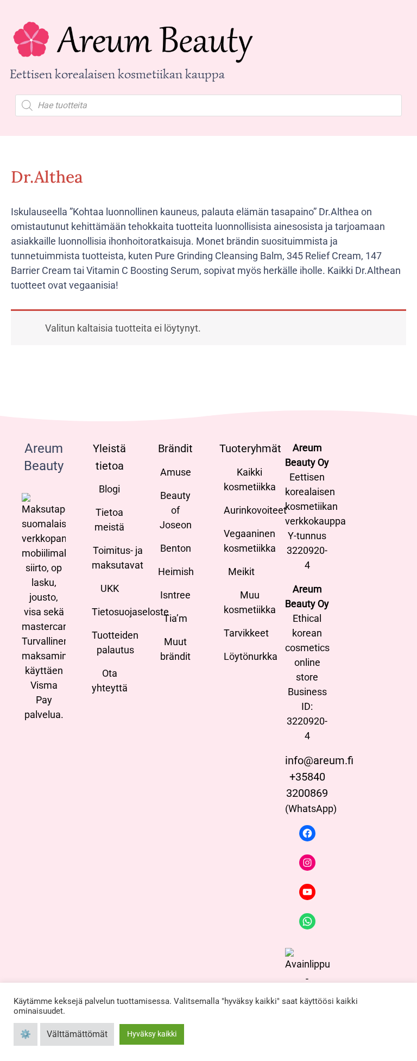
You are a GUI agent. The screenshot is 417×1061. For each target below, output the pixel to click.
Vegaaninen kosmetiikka (250, 541)
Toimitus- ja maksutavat (117, 558)
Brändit (175, 448)
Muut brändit (175, 649)
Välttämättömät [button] (77, 1034)
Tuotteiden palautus (115, 642)
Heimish (176, 571)
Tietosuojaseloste (130, 611)
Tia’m (175, 618)
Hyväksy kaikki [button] (151, 1033)
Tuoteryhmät (250, 448)
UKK (109, 588)
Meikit (241, 571)
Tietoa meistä (109, 520)
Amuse (175, 472)
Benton (175, 548)
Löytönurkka (250, 656)
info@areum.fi (319, 760)
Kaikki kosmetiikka (250, 479)
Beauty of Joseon (176, 510)
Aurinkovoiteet (255, 510)
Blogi (109, 489)
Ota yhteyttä (110, 680)
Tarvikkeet (246, 633)
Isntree (175, 595)
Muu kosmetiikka (250, 602)
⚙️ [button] (25, 1034)
